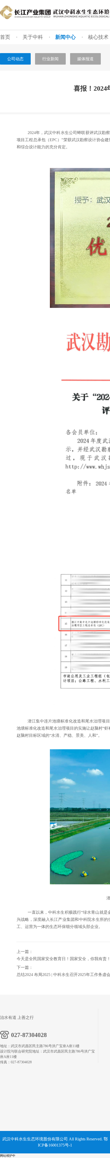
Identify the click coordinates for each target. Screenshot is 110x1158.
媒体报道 (85, 59)
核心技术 (98, 37)
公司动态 (15, 59)
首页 (5, 37)
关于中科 (33, 37)
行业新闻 (50, 59)
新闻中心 (65, 37)
